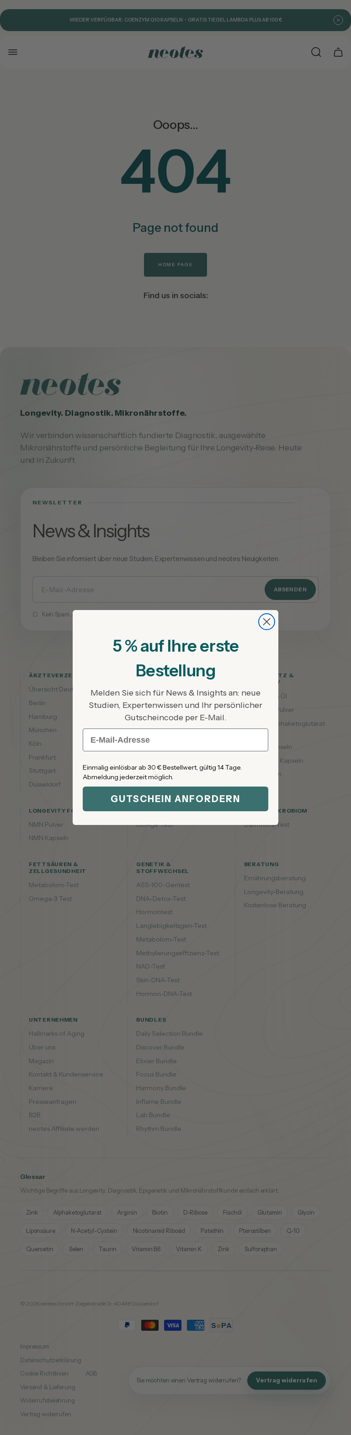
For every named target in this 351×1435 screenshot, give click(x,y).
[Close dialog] (267, 622)
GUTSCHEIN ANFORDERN (175, 798)
